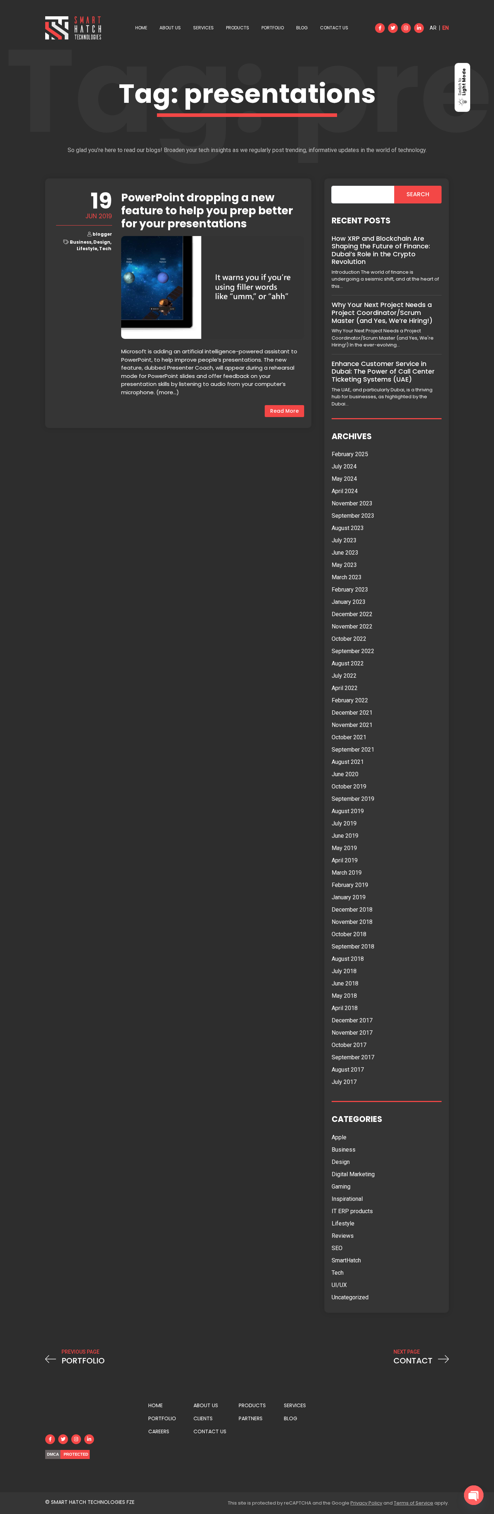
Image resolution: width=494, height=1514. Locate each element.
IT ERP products (352, 1211)
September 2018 (353, 946)
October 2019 (349, 786)
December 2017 (352, 1020)
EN (445, 27)
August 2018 (348, 958)
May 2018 (344, 995)
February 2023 (350, 589)
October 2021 (349, 737)
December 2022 (352, 614)
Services (203, 28)
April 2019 (345, 860)
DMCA (53, 1454)
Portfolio (272, 28)
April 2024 (345, 491)
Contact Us (334, 28)
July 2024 (344, 466)
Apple (339, 1137)
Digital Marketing (353, 1174)
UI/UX (339, 1285)
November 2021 (352, 725)
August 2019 (348, 811)
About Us (170, 28)
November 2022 (352, 626)
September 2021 (353, 749)
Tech (105, 248)
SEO (337, 1248)
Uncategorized (350, 1297)
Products (237, 28)
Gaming (341, 1186)
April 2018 (345, 1008)
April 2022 (345, 688)
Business (80, 242)
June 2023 (345, 552)
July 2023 (344, 540)
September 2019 (353, 798)
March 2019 (347, 872)
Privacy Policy (366, 1503)
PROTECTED (76, 1454)
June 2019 (345, 835)
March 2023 (347, 577)
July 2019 (344, 823)
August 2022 (348, 663)
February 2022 (350, 700)
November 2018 (352, 921)
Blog (302, 28)
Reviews (343, 1235)
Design (101, 242)
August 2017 (348, 1069)
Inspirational (347, 1198)
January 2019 (349, 897)
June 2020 (345, 774)
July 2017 (344, 1081)
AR (433, 27)
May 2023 (344, 565)
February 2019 (350, 885)
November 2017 (352, 1032)
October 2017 (349, 1045)
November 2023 (352, 503)
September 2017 (353, 1057)
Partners (251, 1418)
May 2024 (344, 478)
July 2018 (344, 971)
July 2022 (344, 675)
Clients (203, 1418)
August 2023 (348, 528)
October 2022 (349, 638)
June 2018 (345, 983)
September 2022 (353, 651)
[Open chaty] (474, 1495)
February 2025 (350, 454)
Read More (284, 411)
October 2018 (349, 934)
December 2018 (352, 909)
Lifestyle (87, 248)
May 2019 (344, 848)
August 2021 (348, 761)
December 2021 (352, 712)
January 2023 (349, 601)
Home (141, 28)
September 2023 (353, 515)
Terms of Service (413, 1503)
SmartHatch (346, 1260)
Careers (158, 1431)
